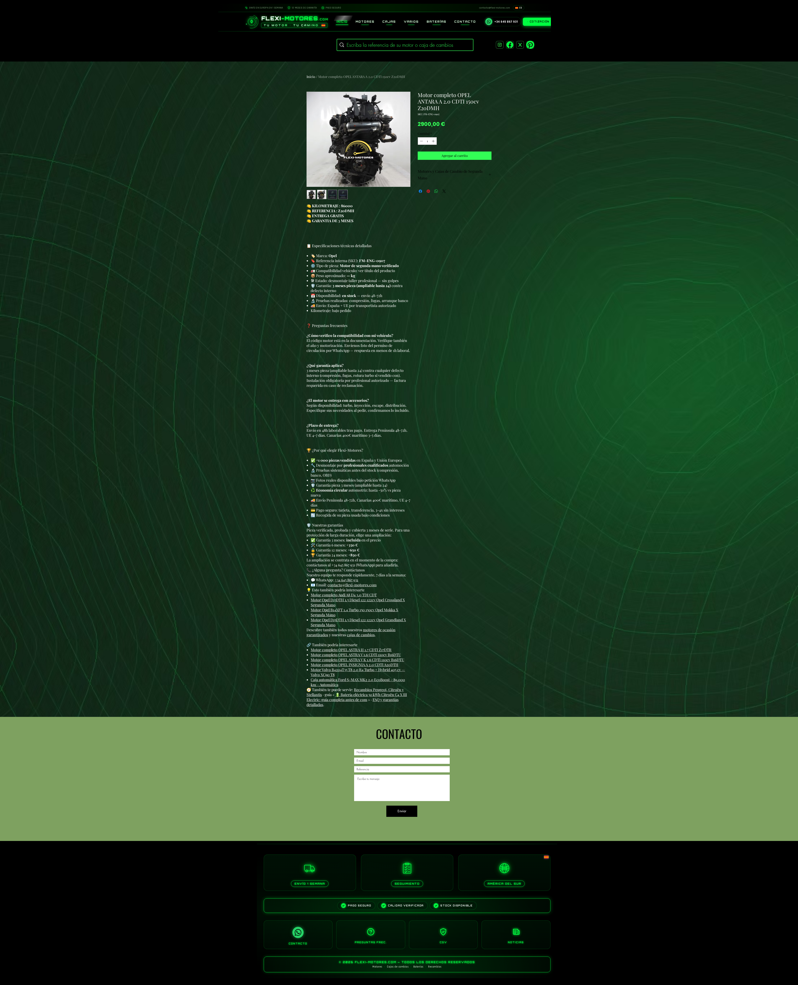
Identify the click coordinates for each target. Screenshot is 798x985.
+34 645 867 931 (346, 579)
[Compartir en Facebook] (420, 191)
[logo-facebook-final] (510, 45)
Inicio (311, 76)
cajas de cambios (361, 634)
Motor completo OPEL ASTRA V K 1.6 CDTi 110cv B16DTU (357, 659)
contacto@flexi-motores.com (352, 584)
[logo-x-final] (520, 45)
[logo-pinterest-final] (530, 45)
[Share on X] (444, 191)
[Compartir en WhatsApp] (436, 191)
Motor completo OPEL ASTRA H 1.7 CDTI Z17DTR (351, 649)
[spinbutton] (427, 141)
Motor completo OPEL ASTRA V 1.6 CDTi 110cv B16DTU (356, 654)
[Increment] (433, 141)
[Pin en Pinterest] (428, 191)
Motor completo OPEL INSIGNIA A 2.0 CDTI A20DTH (354, 664)
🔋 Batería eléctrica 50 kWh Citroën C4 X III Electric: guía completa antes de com (357, 697)
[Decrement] (421, 141)
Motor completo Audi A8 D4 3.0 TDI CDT (344, 594)
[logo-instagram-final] (500, 45)
